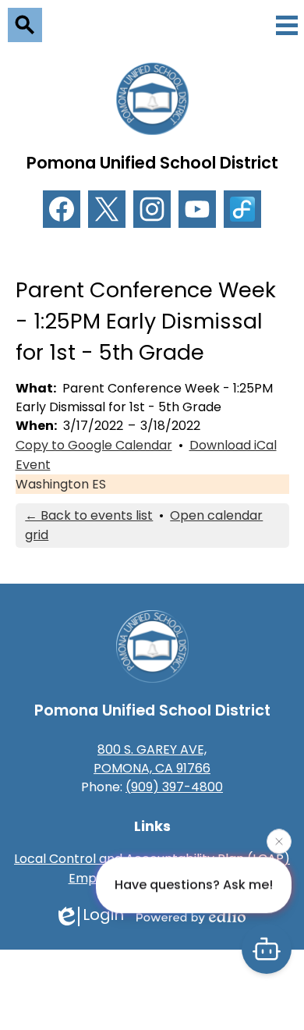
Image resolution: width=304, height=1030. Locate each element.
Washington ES (61, 484)
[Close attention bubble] (279, 840)
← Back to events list (89, 515)
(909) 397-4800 (174, 787)
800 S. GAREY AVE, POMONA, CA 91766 (152, 759)
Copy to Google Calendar (94, 445)
